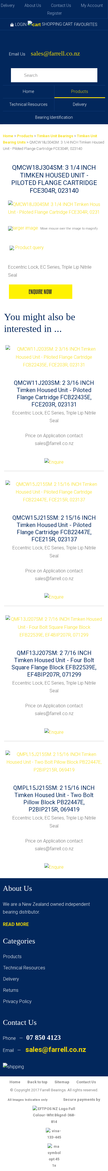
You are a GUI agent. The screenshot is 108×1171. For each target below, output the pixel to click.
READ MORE (16, 924)
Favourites (85, 24)
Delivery (8, 5)
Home (28, 91)
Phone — (32, 1038)
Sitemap (61, 1082)
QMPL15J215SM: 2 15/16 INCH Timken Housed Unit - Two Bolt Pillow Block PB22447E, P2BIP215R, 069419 (54, 798)
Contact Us (61, 5)
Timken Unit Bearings (55, 136)
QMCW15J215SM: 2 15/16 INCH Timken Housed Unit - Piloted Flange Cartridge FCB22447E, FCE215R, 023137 (54, 528)
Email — (44, 1050)
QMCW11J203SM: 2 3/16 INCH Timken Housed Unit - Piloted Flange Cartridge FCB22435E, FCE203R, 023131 (54, 393)
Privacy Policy (17, 1001)
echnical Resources (25, 968)
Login (20, 24)
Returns (10, 990)
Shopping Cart (57, 24)
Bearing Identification (54, 117)
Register (54, 13)
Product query (29, 247)
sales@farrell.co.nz (55, 53)
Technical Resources (28, 104)
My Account (92, 5)
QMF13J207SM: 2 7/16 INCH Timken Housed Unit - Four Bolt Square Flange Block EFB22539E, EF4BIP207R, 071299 (54, 664)
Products (79, 91)
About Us (32, 5)
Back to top (37, 1082)
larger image (25, 228)
